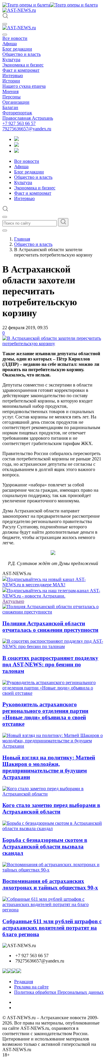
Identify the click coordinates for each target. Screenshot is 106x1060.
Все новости (14, 38)
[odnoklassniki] (16, 145)
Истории (11, 80)
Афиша (9, 43)
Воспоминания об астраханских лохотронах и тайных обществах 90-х (50, 884)
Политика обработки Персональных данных (59, 992)
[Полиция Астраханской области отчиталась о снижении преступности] (53, 611)
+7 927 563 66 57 (19, 123)
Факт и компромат (20, 70)
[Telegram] (16, 139)
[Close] (4, 34)
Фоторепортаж (17, 112)
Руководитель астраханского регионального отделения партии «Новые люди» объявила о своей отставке (45, 714)
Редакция (23, 981)
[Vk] (16, 151)
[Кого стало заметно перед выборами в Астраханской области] (53, 793)
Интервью (12, 75)
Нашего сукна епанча (24, 86)
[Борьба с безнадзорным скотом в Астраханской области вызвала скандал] (53, 828)
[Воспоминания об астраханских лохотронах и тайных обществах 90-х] (53, 869)
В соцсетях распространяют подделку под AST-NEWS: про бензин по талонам (50, 664)
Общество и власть (21, 54)
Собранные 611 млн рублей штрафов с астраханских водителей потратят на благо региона (52, 927)
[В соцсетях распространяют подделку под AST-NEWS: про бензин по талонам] (53, 646)
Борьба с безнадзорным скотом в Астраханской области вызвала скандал (44, 846)
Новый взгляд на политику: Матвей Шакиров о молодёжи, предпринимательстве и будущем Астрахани (48, 767)
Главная (22, 238)
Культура (11, 59)
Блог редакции (17, 48)
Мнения (10, 91)
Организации (15, 102)
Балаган (10, 107)
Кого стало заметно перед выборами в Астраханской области (51, 808)
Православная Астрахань (27, 118)
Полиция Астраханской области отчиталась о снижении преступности (50, 626)
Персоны (11, 96)
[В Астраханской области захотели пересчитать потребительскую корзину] (53, 343)
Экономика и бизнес (23, 64)
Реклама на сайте (31, 986)
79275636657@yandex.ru (26, 128)
